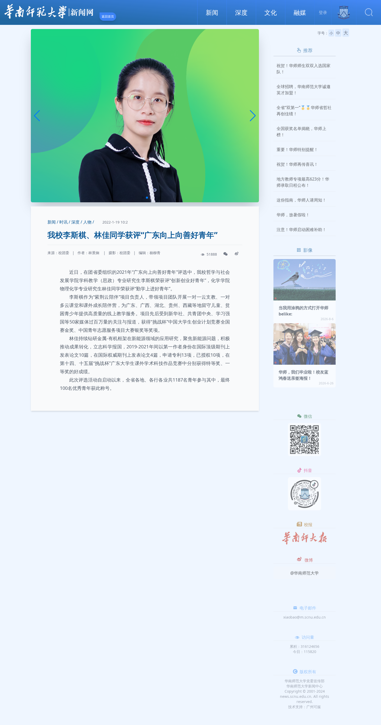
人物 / (88, 222)
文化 (270, 12)
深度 (241, 12)
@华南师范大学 (304, 573)
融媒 (300, 12)
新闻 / (52, 222)
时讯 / (64, 222)
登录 (323, 12)
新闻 (212, 12)
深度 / (76, 222)
